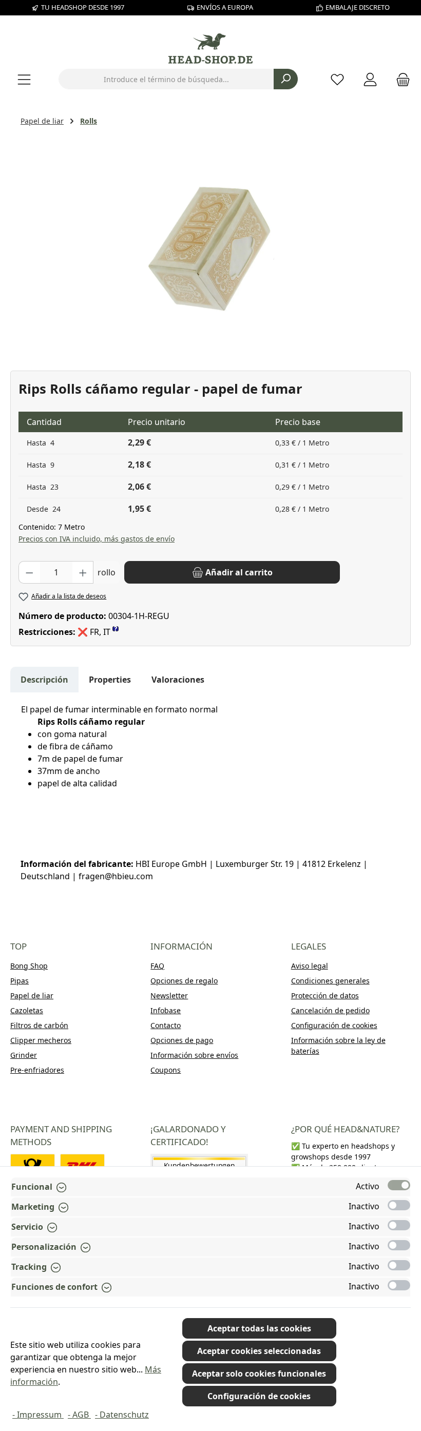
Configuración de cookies (334, 1025)
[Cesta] (400, 79)
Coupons (165, 1070)
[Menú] (24, 79)
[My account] (370, 79)
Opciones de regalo (184, 980)
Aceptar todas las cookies (259, 1328)
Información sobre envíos (194, 1055)
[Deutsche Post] (32, 1165)
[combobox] (166, 79)
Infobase (165, 1010)
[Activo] (399, 1185)
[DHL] (82, 1165)
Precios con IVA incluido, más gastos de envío (96, 539)
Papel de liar (31, 995)
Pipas (19, 980)
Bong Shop (29, 966)
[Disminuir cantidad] (29, 572)
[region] (210, 247)
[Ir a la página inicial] (210, 48)
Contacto (165, 1025)
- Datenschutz (122, 1414)
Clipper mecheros (40, 1040)
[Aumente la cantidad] (83, 572)
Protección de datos (325, 995)
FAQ (157, 966)
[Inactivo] (399, 1205)
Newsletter (169, 995)
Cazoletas (26, 1010)
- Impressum (38, 1414)
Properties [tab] (110, 679)
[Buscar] (286, 79)
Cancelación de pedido (330, 1010)
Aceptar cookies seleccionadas (259, 1351)
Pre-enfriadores (37, 1070)
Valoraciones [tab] (177, 679)
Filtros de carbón (39, 1025)
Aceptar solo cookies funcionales (259, 1373)
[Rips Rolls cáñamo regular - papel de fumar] (210, 247)
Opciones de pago (181, 1040)
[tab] (44, 679)
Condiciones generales (330, 980)
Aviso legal (309, 966)
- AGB (79, 1414)
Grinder (23, 1055)
